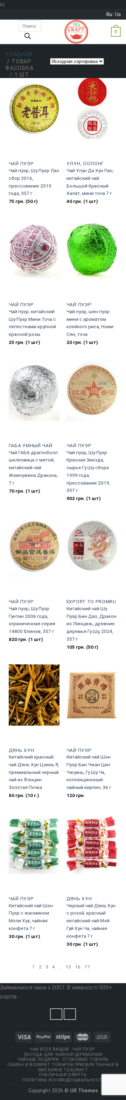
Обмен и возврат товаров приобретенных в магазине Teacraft (63, 1067)
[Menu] (9, 32)
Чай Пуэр (21, 163)
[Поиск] (28, 38)
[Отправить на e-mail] (70, 1014)
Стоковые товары (85, 1059)
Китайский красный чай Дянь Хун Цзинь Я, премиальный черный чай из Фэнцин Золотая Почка (34, 772)
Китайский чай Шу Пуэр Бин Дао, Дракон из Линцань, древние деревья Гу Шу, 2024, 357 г (91, 624)
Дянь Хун (21, 750)
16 (77, 966)
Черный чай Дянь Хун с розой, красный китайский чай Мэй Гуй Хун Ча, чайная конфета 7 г (90, 921)
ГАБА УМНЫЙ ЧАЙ (30, 445)
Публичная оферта (63, 1074)
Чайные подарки (38, 1059)
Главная (19, 54)
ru (109, 14)
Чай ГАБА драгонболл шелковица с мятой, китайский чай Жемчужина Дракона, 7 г (33, 468)
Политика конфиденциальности (63, 1080)
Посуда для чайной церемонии (63, 1054)
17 (87, 966)
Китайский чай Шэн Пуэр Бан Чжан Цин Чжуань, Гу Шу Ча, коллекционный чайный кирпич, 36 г (88, 772)
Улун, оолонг (85, 163)
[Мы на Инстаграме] (56, 1014)
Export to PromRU (91, 601)
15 (68, 966)
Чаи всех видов (49, 1049)
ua (118, 14)
